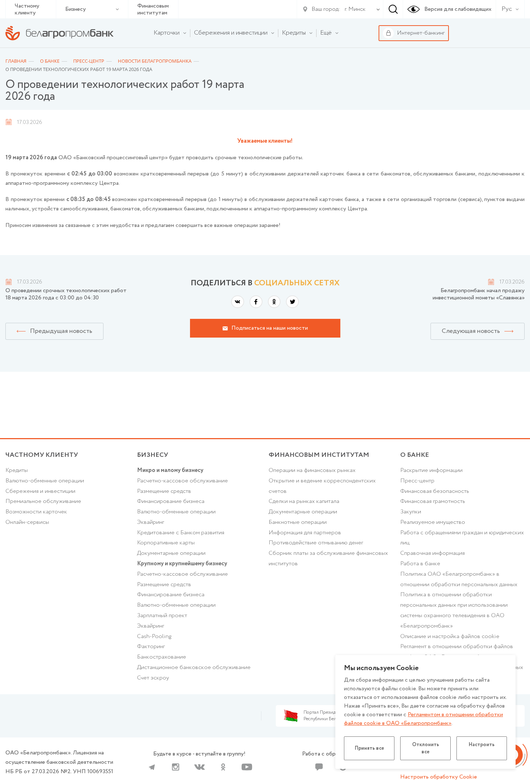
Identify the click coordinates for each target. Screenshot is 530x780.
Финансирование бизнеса (170, 501)
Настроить (482, 744)
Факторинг (151, 646)
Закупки (410, 512)
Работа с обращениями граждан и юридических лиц (462, 538)
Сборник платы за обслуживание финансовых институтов (328, 558)
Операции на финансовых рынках (312, 470)
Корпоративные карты (166, 543)
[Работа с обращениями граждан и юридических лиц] (319, 767)
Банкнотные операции (298, 522)
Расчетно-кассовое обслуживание (182, 481)
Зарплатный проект (162, 615)
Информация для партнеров (305, 533)
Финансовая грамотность (432, 501)
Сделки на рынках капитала (304, 501)
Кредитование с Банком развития (180, 533)
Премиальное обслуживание (43, 501)
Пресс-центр (417, 481)
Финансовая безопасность (434, 491)
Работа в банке (420, 564)
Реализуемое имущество (432, 522)
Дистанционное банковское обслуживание (194, 667)
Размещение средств (164, 491)
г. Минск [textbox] (355, 9)
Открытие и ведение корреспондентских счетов (322, 486)
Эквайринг (150, 522)
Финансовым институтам (153, 9)
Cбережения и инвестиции (40, 491)
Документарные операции (171, 553)
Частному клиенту (27, 9)
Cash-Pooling (154, 636)
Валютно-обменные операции (44, 481)
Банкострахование (161, 657)
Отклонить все (425, 748)
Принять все (369, 748)
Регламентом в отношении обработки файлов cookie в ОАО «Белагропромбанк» (423, 718)
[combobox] (354, 9)
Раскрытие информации (431, 470)
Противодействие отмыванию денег (316, 543)
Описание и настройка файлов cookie (449, 636)
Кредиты (16, 470)
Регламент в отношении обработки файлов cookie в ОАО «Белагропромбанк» (456, 651)
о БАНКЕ (414, 455)
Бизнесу (75, 9)
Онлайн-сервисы (27, 522)
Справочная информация (432, 553)
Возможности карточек (36, 512)
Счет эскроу (153, 678)
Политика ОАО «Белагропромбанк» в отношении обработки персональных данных (458, 579)
